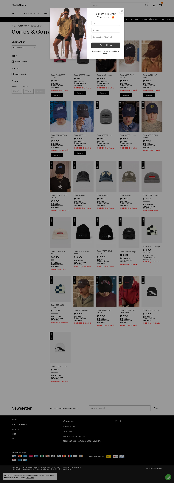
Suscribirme (106, 45)
